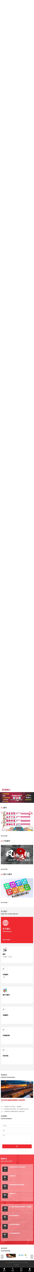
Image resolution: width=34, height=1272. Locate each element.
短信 (21, 1270)
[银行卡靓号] (17, 888)
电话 (13, 1270)
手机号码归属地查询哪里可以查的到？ (13, 1100)
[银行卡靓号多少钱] (11, 1256)
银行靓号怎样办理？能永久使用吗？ (17, 1167)
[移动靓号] (23, 1256)
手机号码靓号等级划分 (14, 1224)
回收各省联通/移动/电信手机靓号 (16, 1184)
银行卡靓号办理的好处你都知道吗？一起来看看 (20, 1206)
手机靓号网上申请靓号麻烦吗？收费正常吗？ (14, 1111)
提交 (17, 1146)
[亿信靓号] (6, 791)
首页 (4, 1270)
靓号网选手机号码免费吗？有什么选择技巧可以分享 (16, 1109)
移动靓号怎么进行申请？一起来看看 (12, 1106)
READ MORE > (4, 836)
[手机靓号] (17, 854)
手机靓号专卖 (12, 1176)
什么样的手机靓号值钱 (14, 1233)
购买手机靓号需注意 (14, 1215)
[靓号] (17, 821)
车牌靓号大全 (12, 1193)
